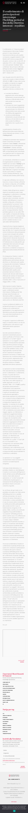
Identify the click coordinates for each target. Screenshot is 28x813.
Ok (14, 810)
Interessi (5, 723)
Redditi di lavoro (7, 727)
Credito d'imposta (7, 715)
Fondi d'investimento (8, 719)
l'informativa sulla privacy (9, 760)
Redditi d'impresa (7, 725)
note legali (14, 801)
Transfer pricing (7, 733)
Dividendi (5, 717)
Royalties (5, 30)
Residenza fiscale (7, 729)
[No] (26, 808)
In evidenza (5, 721)
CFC (3, 713)
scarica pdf (21, 660)
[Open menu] (24, 3)
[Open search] (21, 3)
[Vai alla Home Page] (9, 3)
